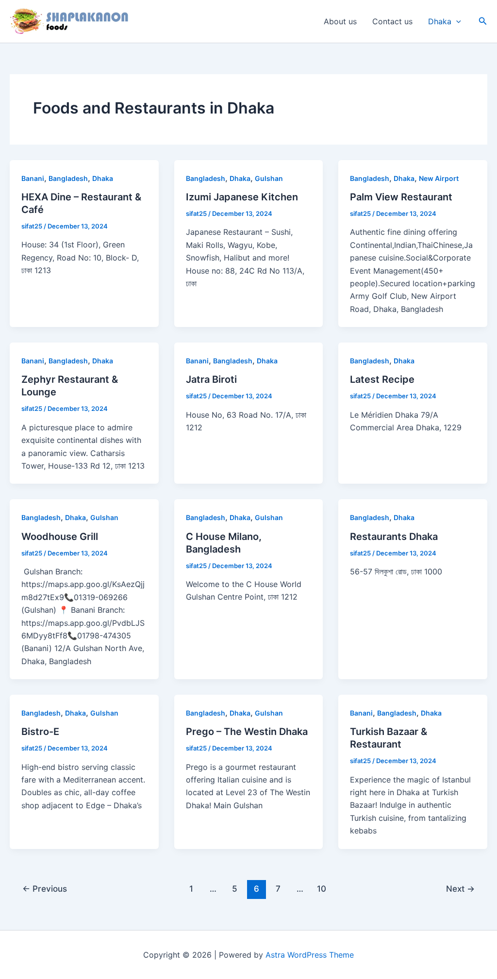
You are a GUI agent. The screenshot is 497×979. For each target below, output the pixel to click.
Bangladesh (68, 178)
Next (460, 888)
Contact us (392, 21)
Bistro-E (40, 731)
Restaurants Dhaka (394, 536)
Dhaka (439, 21)
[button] (456, 21)
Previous (44, 888)
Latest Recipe (382, 379)
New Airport (439, 178)
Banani (32, 178)
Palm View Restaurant (401, 197)
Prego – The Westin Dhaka (247, 731)
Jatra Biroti (211, 379)
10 (321, 888)
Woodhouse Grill (59, 536)
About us (340, 21)
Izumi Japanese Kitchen (242, 197)
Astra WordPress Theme (309, 955)
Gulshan (269, 178)
